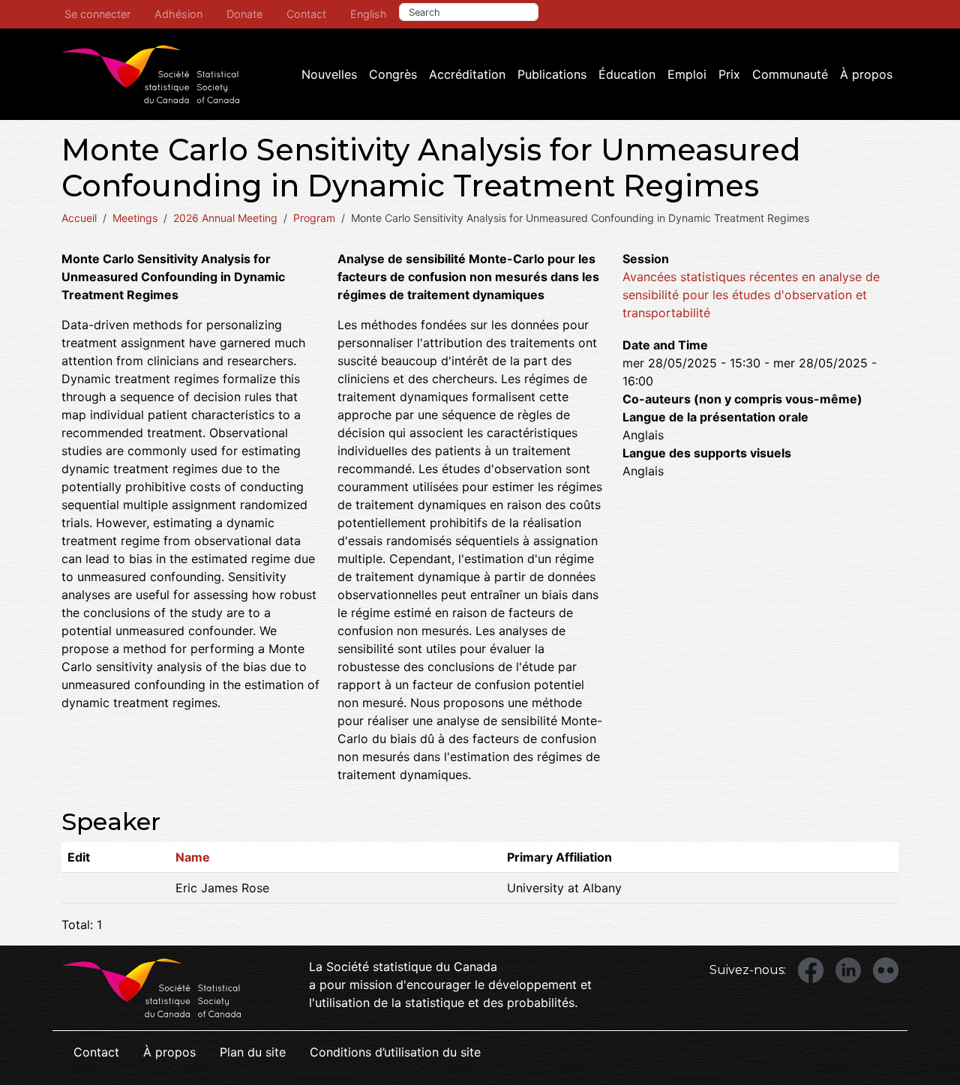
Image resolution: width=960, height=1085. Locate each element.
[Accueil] (151, 74)
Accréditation (467, 74)
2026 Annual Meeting (225, 217)
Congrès (393, 74)
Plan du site (253, 1052)
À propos (866, 74)
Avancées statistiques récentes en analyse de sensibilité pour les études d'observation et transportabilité (751, 294)
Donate (244, 13)
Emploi (687, 74)
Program (314, 217)
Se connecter (97, 13)
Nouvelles (329, 74)
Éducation (627, 74)
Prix (729, 74)
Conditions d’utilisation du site (395, 1052)
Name (193, 857)
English (368, 13)
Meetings (135, 217)
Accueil (79, 217)
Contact (306, 13)
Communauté (790, 74)
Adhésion (178, 13)
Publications (552, 74)
